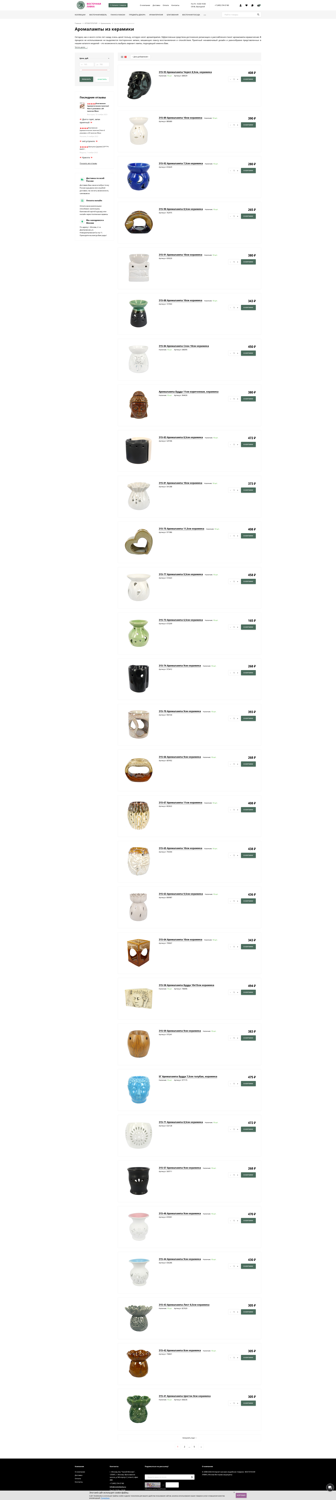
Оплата (166, 5)
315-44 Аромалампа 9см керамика (180, 1259)
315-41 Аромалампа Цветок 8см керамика (185, 1396)
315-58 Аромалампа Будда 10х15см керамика (186, 985)
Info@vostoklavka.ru (118, 1487)
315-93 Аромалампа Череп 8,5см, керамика (185, 72)
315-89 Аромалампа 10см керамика (180, 117)
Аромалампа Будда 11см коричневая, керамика (189, 391)
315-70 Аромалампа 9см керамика (180, 711)
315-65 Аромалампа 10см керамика (180, 848)
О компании (145, 5)
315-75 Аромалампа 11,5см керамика (181, 528)
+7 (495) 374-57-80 (222, 5)
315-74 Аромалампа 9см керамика (180, 665)
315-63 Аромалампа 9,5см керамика (181, 893)
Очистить (102, 79)
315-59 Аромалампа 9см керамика (180, 1030)
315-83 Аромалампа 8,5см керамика (181, 437)
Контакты (175, 5)
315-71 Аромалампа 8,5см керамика (181, 1122)
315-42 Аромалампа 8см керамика (180, 1350)
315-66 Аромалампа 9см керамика (180, 756)
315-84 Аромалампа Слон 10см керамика (184, 346)
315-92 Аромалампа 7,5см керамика (181, 163)
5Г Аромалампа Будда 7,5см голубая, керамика (188, 1076)
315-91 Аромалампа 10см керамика (180, 254)
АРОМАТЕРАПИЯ (91, 23)
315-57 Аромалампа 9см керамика (180, 1167)
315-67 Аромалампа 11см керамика (180, 802)
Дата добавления (140, 56)
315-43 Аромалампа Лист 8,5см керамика (184, 1304)
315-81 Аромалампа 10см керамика (180, 482)
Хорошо (241, 1495)
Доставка (156, 5)
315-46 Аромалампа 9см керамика (180, 1213)
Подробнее (105, 1498)
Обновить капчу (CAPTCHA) (155, 1489)
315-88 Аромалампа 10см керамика (180, 300)
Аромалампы (106, 23)
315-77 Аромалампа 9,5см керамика (181, 574)
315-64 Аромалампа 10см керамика (180, 939)
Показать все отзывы (88, 163)
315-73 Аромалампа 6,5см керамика (181, 619)
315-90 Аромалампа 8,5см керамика (181, 209)
